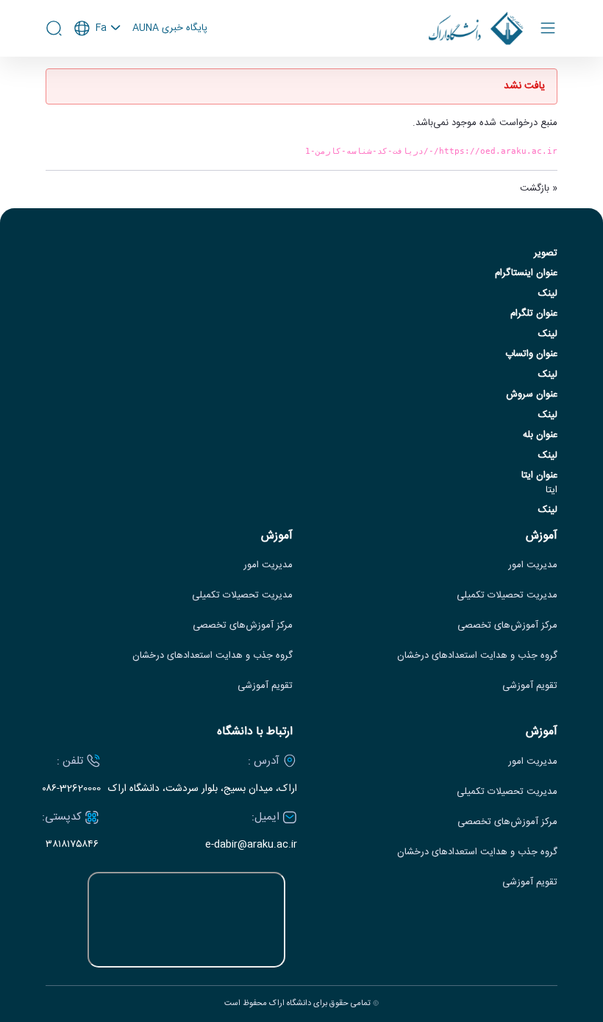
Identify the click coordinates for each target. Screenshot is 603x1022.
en (98, 68)
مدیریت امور (532, 565)
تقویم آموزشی (529, 686)
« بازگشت (538, 188)
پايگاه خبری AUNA (169, 28)
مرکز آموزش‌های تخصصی (507, 626)
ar (98, 87)
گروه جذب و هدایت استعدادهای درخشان (477, 656)
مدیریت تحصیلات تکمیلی (507, 595)
